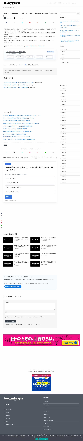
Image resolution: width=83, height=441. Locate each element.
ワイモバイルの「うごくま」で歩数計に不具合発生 (15, 128)
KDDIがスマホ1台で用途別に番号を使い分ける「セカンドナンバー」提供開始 (21, 123)
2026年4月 (64, 98)
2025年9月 (64, 117)
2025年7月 (64, 123)
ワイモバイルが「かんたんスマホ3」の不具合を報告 (16, 87)
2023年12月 (64, 174)
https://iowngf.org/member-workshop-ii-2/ (35, 46)
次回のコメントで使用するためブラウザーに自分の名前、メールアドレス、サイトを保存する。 (26, 316)
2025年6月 (64, 125)
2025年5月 (64, 128)
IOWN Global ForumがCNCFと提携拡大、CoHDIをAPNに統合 (17, 131)
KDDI (45, 408)
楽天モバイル (47, 417)
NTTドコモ (46, 411)
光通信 (63, 51)
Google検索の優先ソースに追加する (12, 286)
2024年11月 (64, 144)
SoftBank (46, 414)
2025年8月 (64, 120)
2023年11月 (64, 176)
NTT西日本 (46, 405)
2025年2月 (64, 136)
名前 (6, 312)
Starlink (46, 423)
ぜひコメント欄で (22, 64)
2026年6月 (64, 93)
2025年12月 (64, 109)
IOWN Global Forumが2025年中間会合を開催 (14, 85)
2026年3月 (64, 101)
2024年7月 (64, 155)
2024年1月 (64, 171)
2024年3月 (64, 166)
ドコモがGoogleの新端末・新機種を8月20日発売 (14, 134)
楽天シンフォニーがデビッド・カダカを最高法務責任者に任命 (18, 82)
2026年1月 (64, 106)
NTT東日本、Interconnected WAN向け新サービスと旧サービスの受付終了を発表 (22, 115)
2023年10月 (64, 179)
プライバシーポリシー (43, 439)
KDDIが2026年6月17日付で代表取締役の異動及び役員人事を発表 (18, 118)
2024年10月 (64, 147)
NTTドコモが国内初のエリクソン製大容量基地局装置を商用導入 (18, 126)
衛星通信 (63, 54)
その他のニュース (65, 62)
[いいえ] (81, 437)
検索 (78, 13)
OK (36, 439)
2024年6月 (64, 158)
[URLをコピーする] (53, 22)
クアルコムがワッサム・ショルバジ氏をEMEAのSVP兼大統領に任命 (19, 139)
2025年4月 (64, 131)
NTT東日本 (46, 401)
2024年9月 (64, 149)
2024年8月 (64, 152)
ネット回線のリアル (48, 429)
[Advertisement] (30, 100)
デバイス (63, 57)
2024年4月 (64, 163)
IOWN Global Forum (48, 420)
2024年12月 (64, 141)
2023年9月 (64, 182)
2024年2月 (64, 168)
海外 (5, 145)
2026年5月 (64, 96)
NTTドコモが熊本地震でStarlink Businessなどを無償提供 (16, 120)
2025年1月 (64, 139)
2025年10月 (64, 115)
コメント (7, 302)
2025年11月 (64, 112)
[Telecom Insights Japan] (12, 3)
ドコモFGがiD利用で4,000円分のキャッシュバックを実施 (16, 136)
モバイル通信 (64, 49)
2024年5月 (64, 160)
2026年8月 (64, 88)
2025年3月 (64, 133)
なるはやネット (47, 426)
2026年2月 (64, 104)
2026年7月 (64, 90)
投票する (8, 196)
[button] (6, 22)
